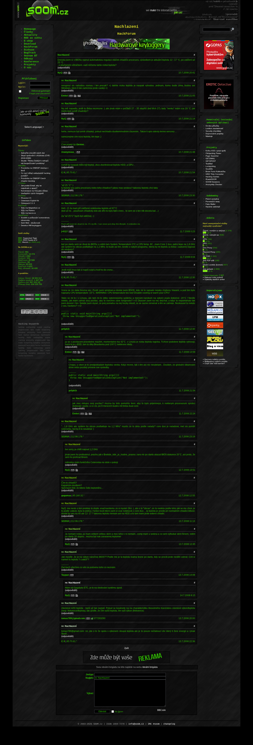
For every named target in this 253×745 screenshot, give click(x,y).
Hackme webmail (213, 207)
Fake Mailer (210, 204)
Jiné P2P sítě (208, 260)
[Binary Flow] (215, 342)
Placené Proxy (209, 252)
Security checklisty (213, 131)
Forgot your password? (39, 93)
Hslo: (22, 87)
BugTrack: (22, 205)
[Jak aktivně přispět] (34, 115)
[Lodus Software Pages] (215, 320)
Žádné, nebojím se (211, 235)
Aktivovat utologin (40, 91)
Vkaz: (90, 693)
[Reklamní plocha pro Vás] (126, 662)
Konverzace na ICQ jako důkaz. (34, 191)
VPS (205, 243)
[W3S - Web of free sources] (215, 356)
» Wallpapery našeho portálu (215, 361)
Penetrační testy (213, 201)
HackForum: (23, 215)
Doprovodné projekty (214, 134)
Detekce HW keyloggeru (31, 225)
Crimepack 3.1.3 (28, 203)
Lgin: (22, 83)
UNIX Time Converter (215, 174)
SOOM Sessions (213, 182)
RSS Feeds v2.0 (30, 240)
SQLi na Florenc (28, 210)
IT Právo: (22, 183)
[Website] (69, 72)
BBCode (161, 710)
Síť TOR (206, 256)
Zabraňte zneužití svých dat (33, 153)
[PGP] (79, 95)
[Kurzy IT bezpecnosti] (219, 69)
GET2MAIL (210, 158)
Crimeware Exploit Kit (30, 201)
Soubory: (22, 196)
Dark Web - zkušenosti (30, 223)
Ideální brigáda (150, 667)
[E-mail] (65, 72)
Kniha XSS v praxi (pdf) (216, 151)
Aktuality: (22, 166)
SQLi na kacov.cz (28, 213)
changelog (169, 724)
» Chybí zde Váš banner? (214, 363)
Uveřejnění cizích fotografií (32, 193)
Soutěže (209, 169)
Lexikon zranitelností (214, 128)
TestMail (209, 164)
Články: (21, 150)
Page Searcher (212, 156)
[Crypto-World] (215, 306)
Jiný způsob (208, 269)
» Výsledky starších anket (214, 279)
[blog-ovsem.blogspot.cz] (215, 349)
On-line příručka (212, 126)
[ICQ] (92, 618)
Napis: (90, 678)
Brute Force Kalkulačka (215, 171)
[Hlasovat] (204, 233)
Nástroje (209, 136)
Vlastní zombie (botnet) (213, 265)
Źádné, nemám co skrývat (214, 231)
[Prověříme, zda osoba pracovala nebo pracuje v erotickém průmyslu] (219, 108)
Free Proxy (207, 248)
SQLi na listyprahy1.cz (30, 208)
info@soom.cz (136, 724)
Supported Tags (30, 238)
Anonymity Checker (214, 184)
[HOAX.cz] (215, 299)
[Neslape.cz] (215, 313)
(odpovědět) (64, 67)
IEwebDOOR (211, 179)
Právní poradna (212, 199)
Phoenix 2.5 (26, 198)
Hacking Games (212, 177)
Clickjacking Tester (213, 153)
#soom (25, 242)
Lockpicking (211, 166)
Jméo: (90, 674)
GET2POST (211, 161)
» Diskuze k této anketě (213, 277)
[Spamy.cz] (215, 327)
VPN (205, 239)
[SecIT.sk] (215, 334)
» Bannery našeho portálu (214, 359)
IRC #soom (153, 724)
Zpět (126, 648)
